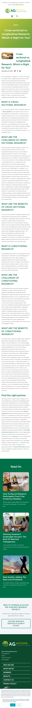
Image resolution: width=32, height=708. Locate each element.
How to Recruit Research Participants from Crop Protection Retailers (14, 496)
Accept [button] (12, 705)
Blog (16, 25)
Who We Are (8, 665)
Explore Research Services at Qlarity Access (16, 624)
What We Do (8, 669)
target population (7, 111)
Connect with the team (19, 447)
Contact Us (8, 680)
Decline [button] (19, 705)
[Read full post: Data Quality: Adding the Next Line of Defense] (16, 574)
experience (15, 436)
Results (6, 676)
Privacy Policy (9, 684)
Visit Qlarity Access (18, 4)
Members (7, 672)
